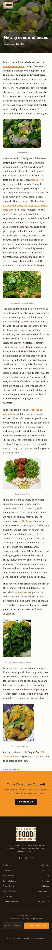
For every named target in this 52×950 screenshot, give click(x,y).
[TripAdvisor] (32, 858)
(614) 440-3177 (43, 901)
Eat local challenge (12, 205)
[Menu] (46, 5)
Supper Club (7, 896)
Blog (47, 875)
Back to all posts (13, 769)
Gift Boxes (45, 886)
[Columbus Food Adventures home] (26, 834)
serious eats (19, 347)
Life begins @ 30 (31, 205)
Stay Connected (36, 925)
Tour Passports (43, 891)
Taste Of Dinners (9, 891)
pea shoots (19, 592)
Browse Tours (26, 801)
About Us (45, 870)
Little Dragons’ (27, 521)
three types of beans (13, 66)
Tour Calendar (8, 875)
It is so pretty (36, 180)
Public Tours (7, 870)
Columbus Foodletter (11, 901)
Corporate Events (9, 881)
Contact (46, 896)
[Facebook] (19, 858)
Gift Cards (45, 881)
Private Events (8, 886)
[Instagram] (26, 858)
